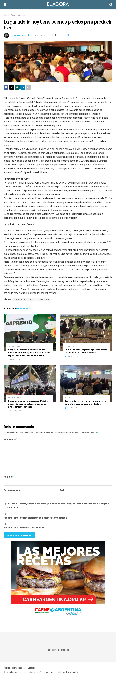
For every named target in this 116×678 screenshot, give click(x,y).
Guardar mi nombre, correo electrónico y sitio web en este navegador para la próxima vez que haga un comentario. (58, 505)
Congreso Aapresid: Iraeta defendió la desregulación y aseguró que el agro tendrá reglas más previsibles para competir (29, 353)
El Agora (14, 672)
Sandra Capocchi (21, 35)
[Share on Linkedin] (22, 87)
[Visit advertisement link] (58, 580)
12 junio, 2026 (72, 408)
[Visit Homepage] (58, 5)
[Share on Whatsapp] (17, 87)
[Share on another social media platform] (28, 87)
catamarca (19, 299)
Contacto (32, 668)
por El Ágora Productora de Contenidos (61, 672)
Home (6, 15)
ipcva (31, 299)
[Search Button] (110, 4)
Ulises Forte (43, 299)
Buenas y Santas (18, 15)
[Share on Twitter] (11, 87)
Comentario (11, 439)
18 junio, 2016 (41, 35)
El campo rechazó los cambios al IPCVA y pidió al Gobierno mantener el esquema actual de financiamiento (28, 404)
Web (62, 490)
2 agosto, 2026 (72, 356)
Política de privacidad (13, 668)
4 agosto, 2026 (15, 359)
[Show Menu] (5, 4)
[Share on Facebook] (6, 87)
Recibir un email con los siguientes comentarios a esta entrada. (35, 518)
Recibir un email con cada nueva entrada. (24, 527)
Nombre (9, 476)
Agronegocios (14, 346)
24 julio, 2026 (15, 411)
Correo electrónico (14, 490)
